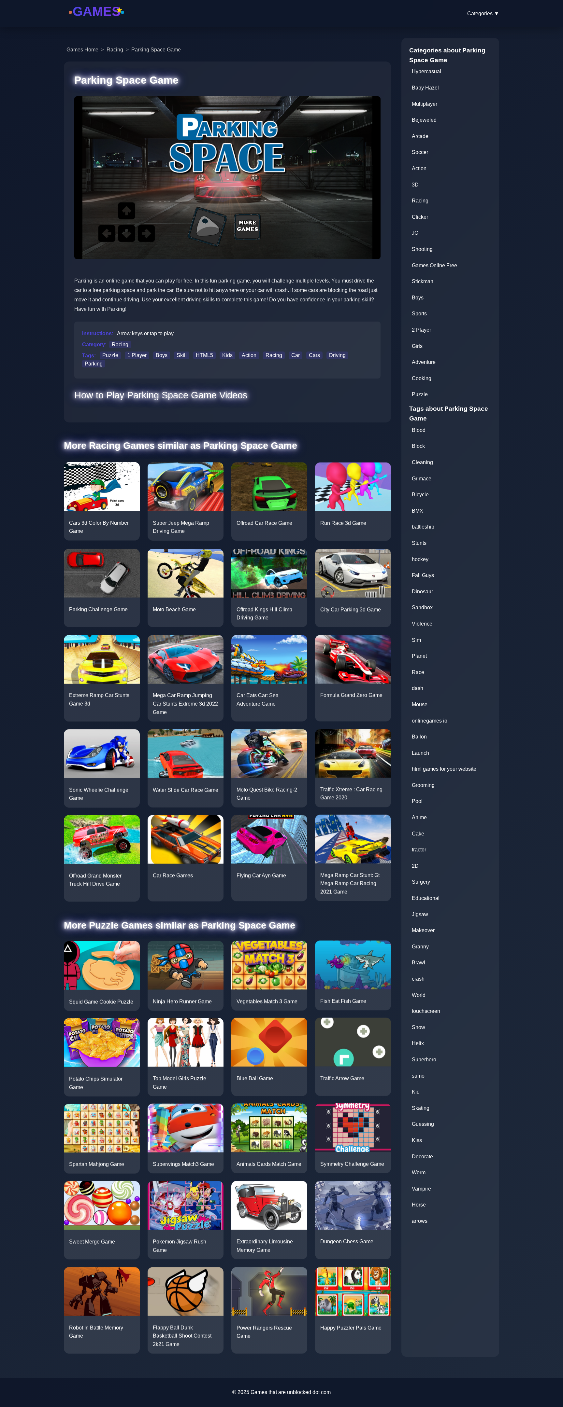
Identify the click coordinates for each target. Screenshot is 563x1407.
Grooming (423, 785)
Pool (417, 801)
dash (417, 688)
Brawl (418, 962)
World (419, 995)
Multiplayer (424, 104)
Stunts (419, 543)
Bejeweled (424, 120)
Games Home (82, 49)
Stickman (422, 281)
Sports (419, 313)
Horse (419, 1204)
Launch (420, 753)
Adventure (424, 362)
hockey (420, 559)
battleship (423, 527)
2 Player (421, 330)
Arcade (420, 136)
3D (415, 184)
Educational (426, 898)
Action (249, 355)
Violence (422, 624)
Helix (418, 1043)
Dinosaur (422, 591)
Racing (115, 49)
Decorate (422, 1156)
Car (295, 355)
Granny (420, 946)
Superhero (424, 1059)
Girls (417, 346)
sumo (418, 1076)
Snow (418, 1027)
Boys (161, 355)
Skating (420, 1108)
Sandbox (422, 607)
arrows (419, 1221)
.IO (415, 233)
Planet (419, 656)
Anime (419, 817)
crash (418, 979)
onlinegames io (429, 721)
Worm (419, 1172)
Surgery (421, 882)
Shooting (422, 249)
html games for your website (444, 769)
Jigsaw (420, 914)
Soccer (420, 152)
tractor (419, 849)
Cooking (421, 378)
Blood (419, 430)
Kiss (417, 1140)
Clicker (420, 217)
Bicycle (420, 494)
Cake (418, 833)
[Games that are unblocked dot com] (96, 20)
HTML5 (204, 355)
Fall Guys (423, 575)
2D (415, 866)
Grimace (421, 478)
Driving (337, 355)
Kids (227, 355)
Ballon (419, 736)
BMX (417, 511)
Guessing (423, 1124)
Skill (182, 355)
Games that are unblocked (281, 1392)
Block (418, 446)
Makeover (423, 930)
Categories (483, 13)
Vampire (421, 1189)
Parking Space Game (156, 49)
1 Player (137, 355)
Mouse (419, 704)
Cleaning (422, 462)
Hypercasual (426, 71)
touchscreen (426, 1011)
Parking (94, 363)
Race (418, 672)
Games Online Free (434, 265)
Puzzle (110, 355)
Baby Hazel (425, 87)
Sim (416, 640)
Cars (314, 355)
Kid (416, 1092)
